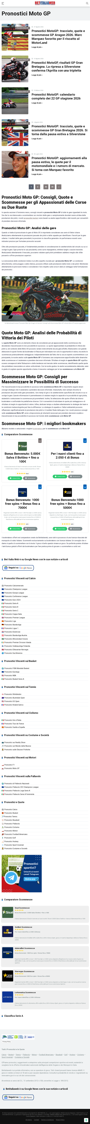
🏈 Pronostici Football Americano (14, 834)
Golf (66, 1055)
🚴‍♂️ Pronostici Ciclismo (10, 827)
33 (52, 187)
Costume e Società (22, 1057)
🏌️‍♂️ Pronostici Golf (9, 838)
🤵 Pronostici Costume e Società (14, 848)
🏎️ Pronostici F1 (8, 765)
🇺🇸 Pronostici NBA (9, 675)
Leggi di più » (37, 47)
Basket (11, 1055)
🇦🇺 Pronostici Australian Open (13, 698)
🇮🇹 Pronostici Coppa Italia (12, 614)
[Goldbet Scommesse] (67, 450)
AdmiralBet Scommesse (25, 948)
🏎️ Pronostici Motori (10, 831)
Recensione (31, 478)
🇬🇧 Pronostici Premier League (13, 618)
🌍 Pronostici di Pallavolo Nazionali (15, 784)
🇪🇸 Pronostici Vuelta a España (13, 727)
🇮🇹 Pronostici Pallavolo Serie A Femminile (18, 794)
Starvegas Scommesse (24, 971)
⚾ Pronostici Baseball (10, 820)
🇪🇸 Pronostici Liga (9, 621)
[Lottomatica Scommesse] (7, 1002)
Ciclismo (80, 1055)
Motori (34, 1055)
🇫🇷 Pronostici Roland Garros (12, 705)
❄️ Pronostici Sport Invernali (13, 845)
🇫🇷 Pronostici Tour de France (13, 724)
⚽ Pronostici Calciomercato (13, 586)
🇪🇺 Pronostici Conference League (15, 596)
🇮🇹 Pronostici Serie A (10, 603)
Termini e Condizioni (47, 1120)
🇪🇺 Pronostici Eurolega (10, 672)
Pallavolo (26, 1055)
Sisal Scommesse (22, 908)
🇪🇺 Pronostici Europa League (13, 593)
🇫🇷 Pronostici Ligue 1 (10, 628)
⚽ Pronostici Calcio (9, 809)
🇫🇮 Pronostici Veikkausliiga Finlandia (16, 646)
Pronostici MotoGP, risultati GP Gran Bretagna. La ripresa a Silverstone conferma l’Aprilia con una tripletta (57, 66)
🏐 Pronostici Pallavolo (11, 824)
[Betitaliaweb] (45, 3)
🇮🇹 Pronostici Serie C (10, 611)
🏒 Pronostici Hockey (10, 841)
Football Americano (46, 1055)
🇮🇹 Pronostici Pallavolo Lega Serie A (16, 791)
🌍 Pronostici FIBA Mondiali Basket (15, 668)
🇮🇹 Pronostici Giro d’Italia (11, 720)
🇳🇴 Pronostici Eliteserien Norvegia (15, 650)
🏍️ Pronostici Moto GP (10, 768)
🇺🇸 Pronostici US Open (10, 701)
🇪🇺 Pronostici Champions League (14, 589)
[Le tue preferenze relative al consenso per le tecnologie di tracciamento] (86, 1120)
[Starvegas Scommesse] (67, 496)
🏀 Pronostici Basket (10, 813)
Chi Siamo (29, 1120)
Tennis (18, 1055)
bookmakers (37, 429)
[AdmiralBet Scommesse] (22, 496)
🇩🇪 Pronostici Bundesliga (11, 625)
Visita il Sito (16, 478)
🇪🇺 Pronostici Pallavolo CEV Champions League (20, 787)
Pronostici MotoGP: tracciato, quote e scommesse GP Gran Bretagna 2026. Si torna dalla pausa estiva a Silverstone (59, 130)
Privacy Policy (7, 1041)
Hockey (72, 1055)
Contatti (36, 1120)
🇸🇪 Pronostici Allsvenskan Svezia (15, 639)
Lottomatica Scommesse (25, 992)
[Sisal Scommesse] (22, 450)
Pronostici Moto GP (22, 28)
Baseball (59, 1055)
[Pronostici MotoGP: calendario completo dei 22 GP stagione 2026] (15, 100)
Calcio (4, 1055)
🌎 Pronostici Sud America (12, 653)
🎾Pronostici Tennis (9, 816)
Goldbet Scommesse (23, 927)
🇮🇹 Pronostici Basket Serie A (13, 679)
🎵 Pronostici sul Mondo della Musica (16, 746)
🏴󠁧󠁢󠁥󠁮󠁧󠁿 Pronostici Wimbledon (11, 694)
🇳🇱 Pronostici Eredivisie (11, 632)
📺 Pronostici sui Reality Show (13, 742)
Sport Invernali (7, 1057)
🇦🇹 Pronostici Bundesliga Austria (14, 635)
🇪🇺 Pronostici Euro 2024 (11, 600)
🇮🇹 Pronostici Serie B (10, 607)
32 (46, 187)
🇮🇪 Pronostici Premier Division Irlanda (16, 642)
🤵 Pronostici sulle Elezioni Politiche (16, 750)
